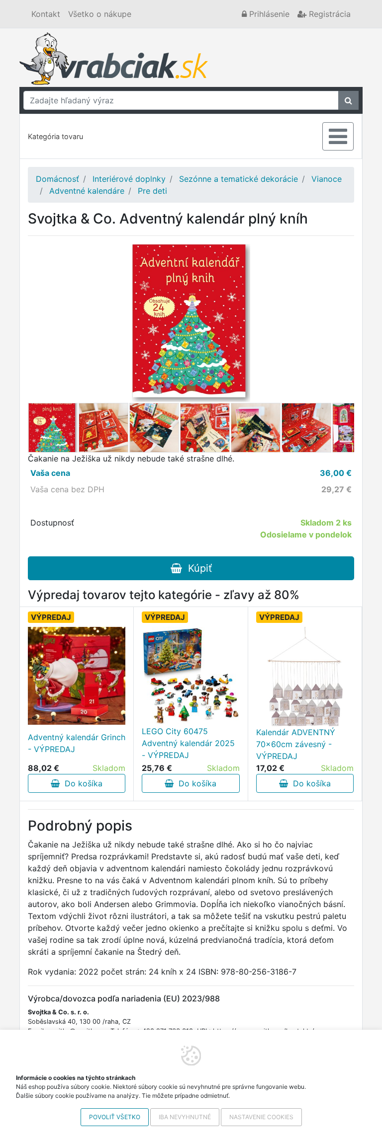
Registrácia (328, 14)
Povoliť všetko (114, 1117)
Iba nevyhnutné (185, 1117)
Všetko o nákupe (99, 14)
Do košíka (81, 783)
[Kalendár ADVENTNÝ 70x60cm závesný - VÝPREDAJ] (305, 676)
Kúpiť (197, 568)
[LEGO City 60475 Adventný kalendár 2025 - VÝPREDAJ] (190, 675)
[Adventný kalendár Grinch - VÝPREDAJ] (76, 675)
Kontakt (45, 14)
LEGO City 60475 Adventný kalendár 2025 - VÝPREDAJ (188, 743)
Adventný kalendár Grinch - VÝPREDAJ (76, 743)
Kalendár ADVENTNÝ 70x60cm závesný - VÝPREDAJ (295, 744)
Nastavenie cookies (261, 1117)
